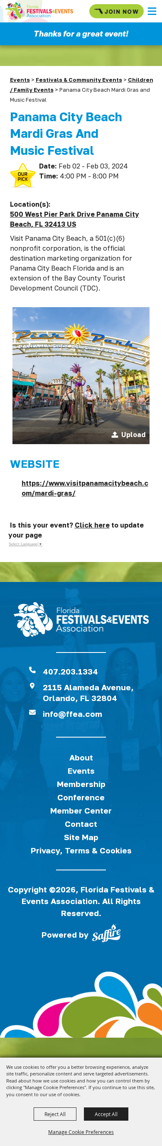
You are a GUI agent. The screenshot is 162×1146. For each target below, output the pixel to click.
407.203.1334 (70, 671)
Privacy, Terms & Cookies (81, 850)
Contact (81, 823)
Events (20, 79)
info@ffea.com (72, 713)
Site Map (81, 837)
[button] (152, 11)
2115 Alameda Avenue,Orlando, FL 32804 (88, 692)
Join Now (121, 11)
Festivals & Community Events (79, 79)
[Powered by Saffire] (106, 935)
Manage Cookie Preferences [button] (81, 1132)
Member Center (81, 810)
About (81, 757)
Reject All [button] (55, 1114)
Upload (133, 434)
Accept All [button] (106, 1114)
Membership (81, 784)
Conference (81, 797)
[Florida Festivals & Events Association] (39, 11)
